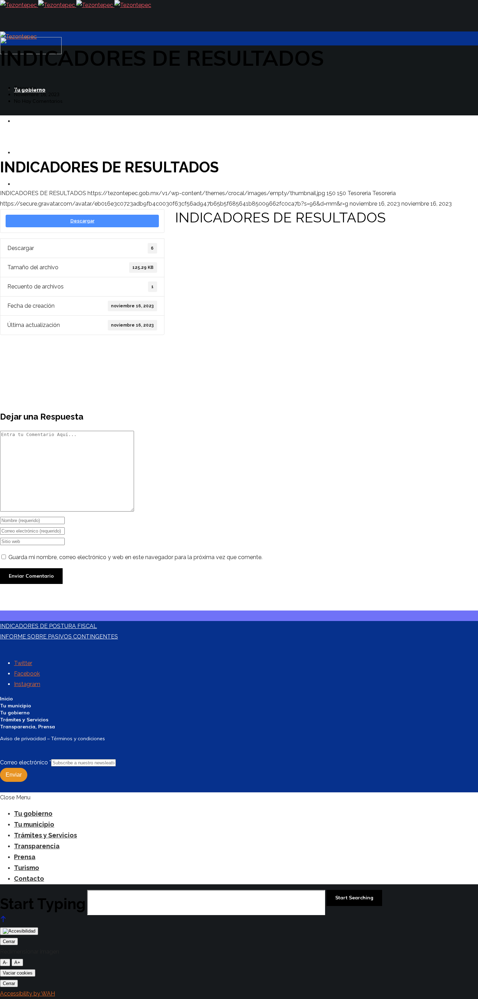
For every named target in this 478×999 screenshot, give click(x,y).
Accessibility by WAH (27, 993)
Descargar (82, 220)
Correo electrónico (25, 762)
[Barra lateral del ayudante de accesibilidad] (19, 931)
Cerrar (9, 941)
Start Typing (43, 904)
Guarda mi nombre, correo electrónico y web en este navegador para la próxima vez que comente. (135, 557)
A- (5, 962)
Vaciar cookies (18, 973)
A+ (17, 962)
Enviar (14, 775)
